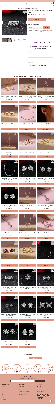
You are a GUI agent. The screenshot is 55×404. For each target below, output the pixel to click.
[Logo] (28, 3)
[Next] (26, 22)
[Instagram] (43, 395)
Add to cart (9, 102)
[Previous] (2, 22)
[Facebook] (38, 395)
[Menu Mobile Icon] (1, 3)
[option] (27, 1)
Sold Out (9, 183)
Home (19, 8)
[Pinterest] (45, 395)
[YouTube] (48, 395)
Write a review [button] (35, 358)
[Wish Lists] (47, 19)
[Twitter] (40, 395)
